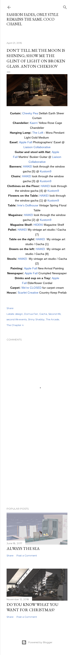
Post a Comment (26, 555)
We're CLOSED (31, 287)
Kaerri (34, 122)
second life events (17, 319)
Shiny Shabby (36, 319)
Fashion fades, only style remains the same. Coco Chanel (32, 19)
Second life (54, 313)
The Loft (37, 132)
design (19, 313)
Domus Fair (31, 313)
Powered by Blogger (40, 642)
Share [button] (10, 308)
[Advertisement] (37, 471)
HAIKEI (27, 166)
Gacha (43, 313)
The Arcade (52, 319)
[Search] (64, 6)
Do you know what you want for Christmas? (32, 607)
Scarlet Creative (28, 292)
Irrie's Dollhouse (27, 205)
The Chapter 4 (15, 325)
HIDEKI (38, 224)
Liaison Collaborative (37, 147)
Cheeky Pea (30, 113)
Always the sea (23, 548)
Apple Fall (25, 142)
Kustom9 (45, 171)
